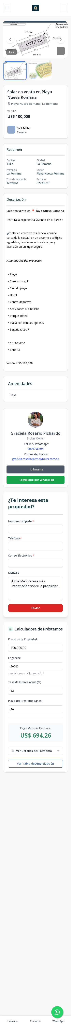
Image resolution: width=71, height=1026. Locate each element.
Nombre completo (21, 521)
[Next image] (61, 39)
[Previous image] (10, 39)
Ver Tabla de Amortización (35, 763)
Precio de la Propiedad (22, 639)
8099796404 (35, 449)
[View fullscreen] (61, 51)
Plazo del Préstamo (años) (25, 700)
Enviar (35, 608)
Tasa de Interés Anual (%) (24, 682)
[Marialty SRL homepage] (35, 8)
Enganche (14, 658)
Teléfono (15, 538)
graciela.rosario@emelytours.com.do (35, 459)
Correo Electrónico (21, 555)
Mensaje (13, 572)
